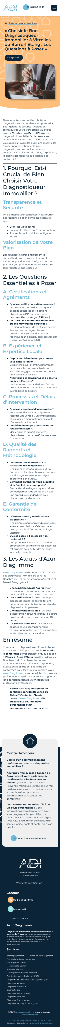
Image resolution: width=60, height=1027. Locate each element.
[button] (54, 8)
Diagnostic (13, 57)
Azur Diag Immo (13, 572)
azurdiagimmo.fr (22, 1012)
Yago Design (47, 1023)
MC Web (35, 1023)
